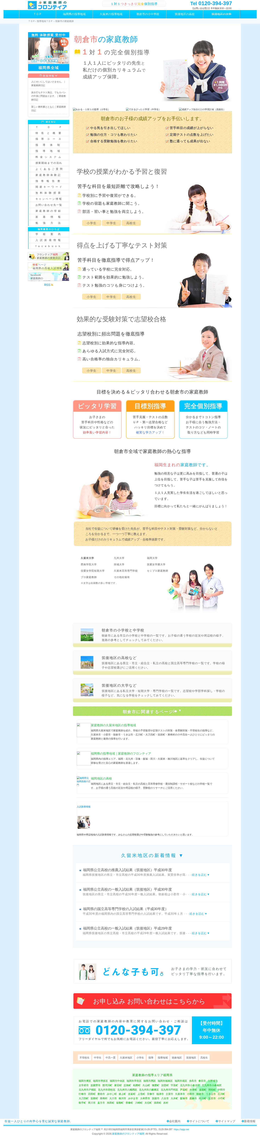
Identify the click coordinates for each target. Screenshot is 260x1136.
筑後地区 (191, 1057)
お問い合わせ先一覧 (49, 204)
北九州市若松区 (106, 1089)
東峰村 (103, 1098)
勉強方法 (51, 223)
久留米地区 (126, 1057)
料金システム (49, 157)
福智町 (120, 1102)
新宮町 (118, 1085)
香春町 (129, 1102)
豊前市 (101, 1093)
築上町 (122, 1093)
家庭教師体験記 (49, 175)
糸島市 (193, 1080)
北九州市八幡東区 (149, 1089)
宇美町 (174, 1085)
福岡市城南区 (165, 1080)
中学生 (111, 223)
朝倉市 (200, 1093)
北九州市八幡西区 (127, 1089)
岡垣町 (212, 1089)
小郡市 (190, 1093)
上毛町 (141, 1093)
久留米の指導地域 (111, 14)
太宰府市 (84, 1085)
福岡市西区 (149, 1080)
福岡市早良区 (134, 1080)
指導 (150, 1057)
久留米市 (180, 1093)
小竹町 (221, 1098)
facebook (49, 246)
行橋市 (82, 1093)
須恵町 (165, 1085)
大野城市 (213, 1080)
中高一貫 (110, 1057)
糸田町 (110, 1102)
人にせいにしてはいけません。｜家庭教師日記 (48, 83)
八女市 (165, 1098)
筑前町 (94, 1098)
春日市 (202, 1080)
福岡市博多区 (100, 1080)
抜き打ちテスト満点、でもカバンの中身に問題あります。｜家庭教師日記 (48, 96)
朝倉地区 (177, 1057)
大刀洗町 (84, 1098)
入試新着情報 (84, 806)
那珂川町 (107, 1085)
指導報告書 (49, 181)
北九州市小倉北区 (190, 1085)
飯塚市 (183, 1098)
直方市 (101, 1102)
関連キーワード (49, 186)
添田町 (157, 1102)
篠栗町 (155, 1085)
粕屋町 (136, 1085)
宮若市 (212, 1098)
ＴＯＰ (37, 14)
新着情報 (48, 75)
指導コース (50, 138)
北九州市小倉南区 (212, 1085)
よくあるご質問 (50, 169)
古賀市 (169, 1093)
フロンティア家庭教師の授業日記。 (50, 256)
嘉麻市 (193, 1098)
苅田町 (92, 1093)
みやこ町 (112, 1093)
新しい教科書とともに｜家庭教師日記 (48, 108)
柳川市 (122, 1098)
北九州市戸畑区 (87, 1089)
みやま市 (133, 1098)
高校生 (131, 223)
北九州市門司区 (169, 1089)
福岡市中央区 (117, 1080)
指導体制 (50, 144)
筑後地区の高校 (185, 14)
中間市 (221, 1089)
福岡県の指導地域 (74, 14)
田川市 (92, 1102)
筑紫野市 (95, 1085)
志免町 (127, 1085)
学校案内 (51, 234)
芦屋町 (183, 1089)
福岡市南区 (181, 1080)
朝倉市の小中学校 (148, 14)
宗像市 (150, 1093)
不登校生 (84, 1057)
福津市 (160, 1093)
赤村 (165, 1102)
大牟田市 (145, 1098)
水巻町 (193, 1089)
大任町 (148, 1102)
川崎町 (139, 1102)
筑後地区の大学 (221, 14)
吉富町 (131, 1093)
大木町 (174, 1098)
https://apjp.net (181, 1129)
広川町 (221, 1093)
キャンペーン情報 (49, 198)
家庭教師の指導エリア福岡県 (152, 1075)
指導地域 (163, 1057)
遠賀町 (202, 1089)
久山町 (146, 1085)
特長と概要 (50, 133)
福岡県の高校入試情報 (48, 266)
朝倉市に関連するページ (148, 711)
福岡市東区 (85, 1080)
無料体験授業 (49, 192)
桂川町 (202, 1098)
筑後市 (155, 1098)
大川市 (113, 1098)
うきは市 (211, 1093)
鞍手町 (82, 1102)
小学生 (92, 223)
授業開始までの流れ (49, 163)
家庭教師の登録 (49, 210)
